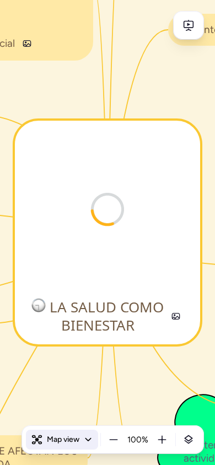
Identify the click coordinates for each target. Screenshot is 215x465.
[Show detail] (189, 440)
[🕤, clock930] (38, 307)
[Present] (189, 25)
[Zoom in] (162, 440)
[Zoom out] (114, 440)
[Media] (176, 316)
